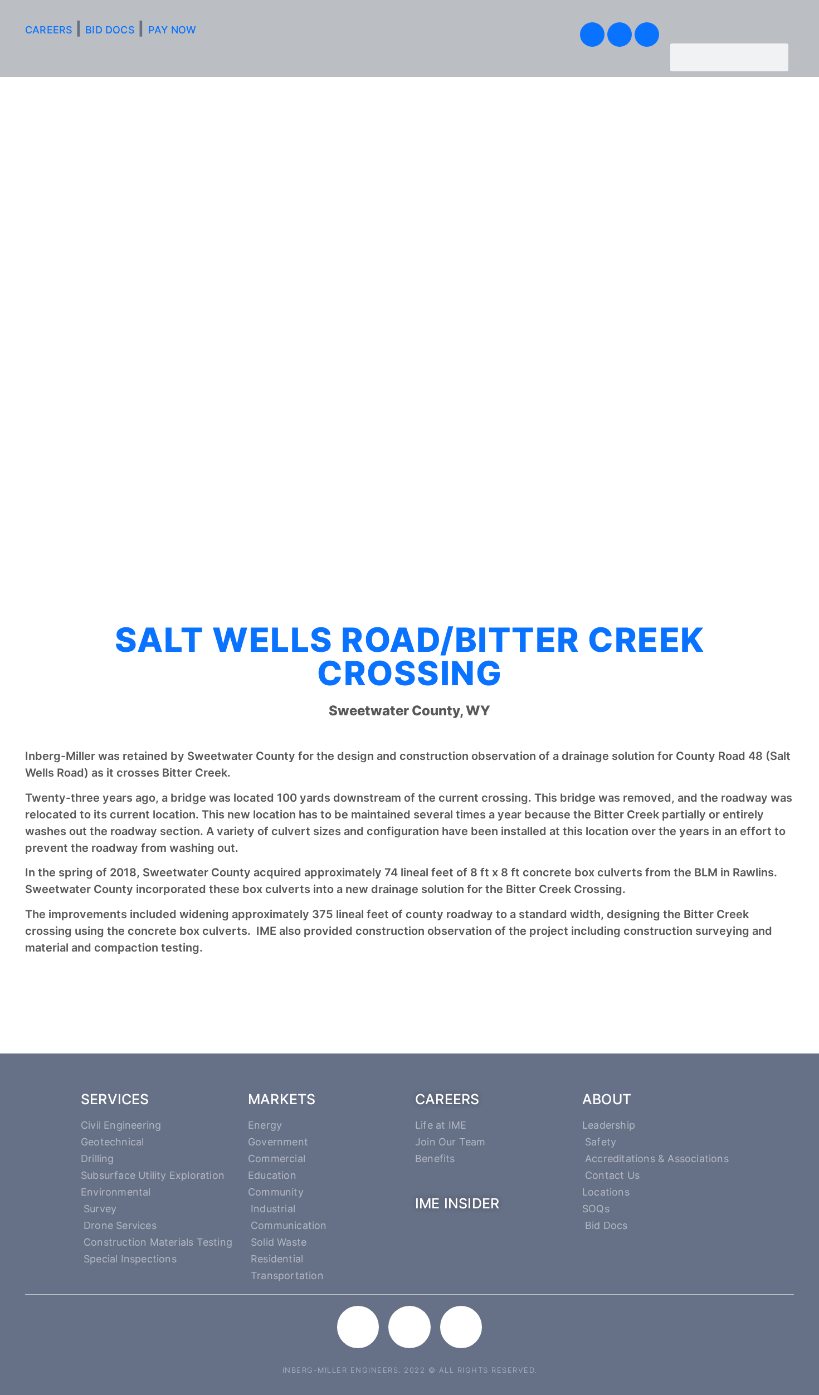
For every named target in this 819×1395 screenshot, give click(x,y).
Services (115, 1099)
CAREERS (50, 30)
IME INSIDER (457, 1203)
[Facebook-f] (358, 1327)
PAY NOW (172, 30)
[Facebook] (592, 34)
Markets (281, 1099)
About (606, 1099)
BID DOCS (110, 30)
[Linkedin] (647, 34)
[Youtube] (619, 34)
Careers (447, 1099)
